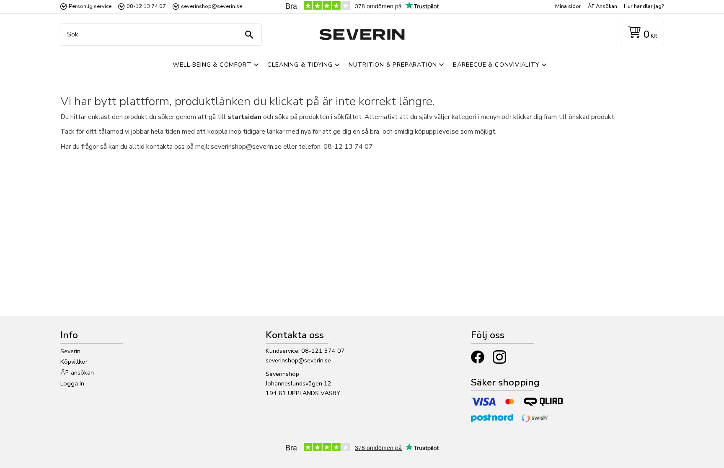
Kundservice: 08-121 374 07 (305, 350)
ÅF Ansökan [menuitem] (602, 6)
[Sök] (248, 34)
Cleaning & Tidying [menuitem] (299, 64)
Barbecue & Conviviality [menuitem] (496, 64)
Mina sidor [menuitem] (568, 6)
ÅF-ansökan (77, 372)
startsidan (244, 117)
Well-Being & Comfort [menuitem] (212, 64)
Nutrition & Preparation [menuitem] (393, 64)
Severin (70, 351)
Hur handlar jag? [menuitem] (644, 6)
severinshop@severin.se (298, 360)
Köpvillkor (74, 361)
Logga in (72, 383)
